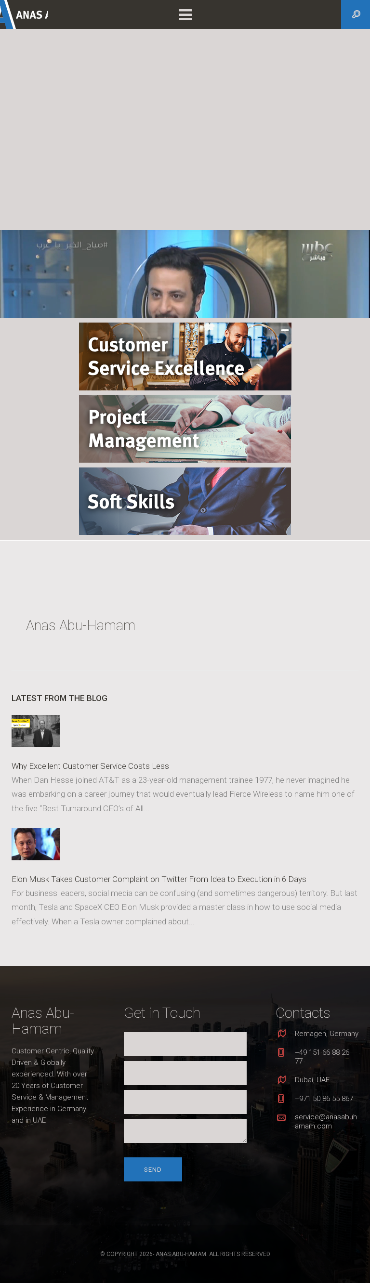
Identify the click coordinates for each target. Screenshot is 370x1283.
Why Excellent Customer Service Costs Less (90, 766)
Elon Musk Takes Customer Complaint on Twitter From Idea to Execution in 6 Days (159, 879)
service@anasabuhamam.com (326, 1121)
